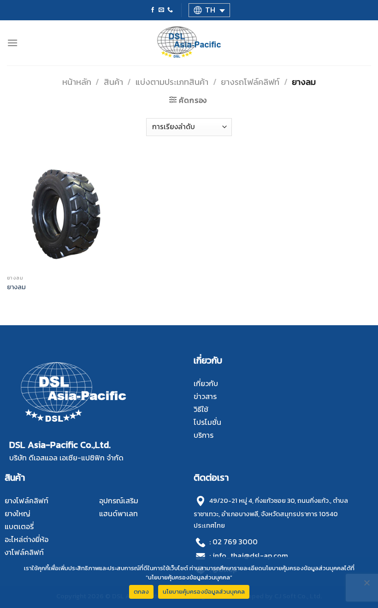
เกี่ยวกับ (206, 383)
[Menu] (12, 42)
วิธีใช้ (201, 409)
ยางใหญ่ (17, 513)
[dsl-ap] (189, 43)
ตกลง (141, 591)
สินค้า (113, 82)
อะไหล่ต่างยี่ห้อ (26, 539)
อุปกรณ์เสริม (118, 500)
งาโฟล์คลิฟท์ (24, 552)
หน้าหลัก (76, 82)
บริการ (203, 435)
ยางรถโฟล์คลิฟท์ (250, 82)
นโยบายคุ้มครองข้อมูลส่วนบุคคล (204, 591)
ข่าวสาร (205, 396)
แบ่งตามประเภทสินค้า (172, 82)
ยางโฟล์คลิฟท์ (26, 500)
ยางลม (16, 287)
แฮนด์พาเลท (118, 513)
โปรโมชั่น (207, 422)
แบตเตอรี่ (19, 526)
